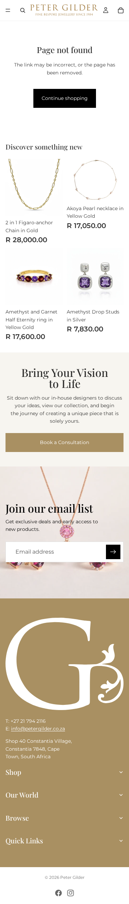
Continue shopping (65, 98)
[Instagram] (70, 893)
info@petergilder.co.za (38, 729)
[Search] (22, 10)
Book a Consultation (64, 442)
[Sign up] (113, 552)
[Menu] (8, 10)
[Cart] (120, 10)
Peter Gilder (72, 877)
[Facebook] (58, 893)
